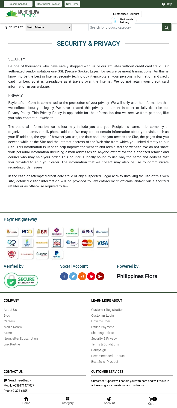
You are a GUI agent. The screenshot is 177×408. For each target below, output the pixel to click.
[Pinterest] (91, 276)
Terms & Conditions (105, 344)
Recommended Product (108, 356)
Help (169, 4)
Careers (9, 321)
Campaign (98, 350)
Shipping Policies (103, 332)
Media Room (13, 327)
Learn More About (106, 300)
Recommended (18, 4)
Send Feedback (19, 380)
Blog (7, 315)
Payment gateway (20, 219)
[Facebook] (64, 276)
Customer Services (107, 371)
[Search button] (166, 27)
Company (11, 300)
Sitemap (9, 332)
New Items (72, 4)
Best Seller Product (48, 4)
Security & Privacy (104, 338)
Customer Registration (107, 309)
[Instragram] (82, 276)
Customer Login (102, 315)
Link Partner (12, 344)
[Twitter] (73, 276)
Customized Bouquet (126, 14)
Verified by (14, 266)
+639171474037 (23, 385)
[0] (151, 399)
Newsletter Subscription (21, 338)
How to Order (100, 321)
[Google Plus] (100, 276)
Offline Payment (102, 327)
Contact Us (13, 371)
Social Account (74, 266)
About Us (10, 309)
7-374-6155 (20, 391)
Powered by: (128, 266)
